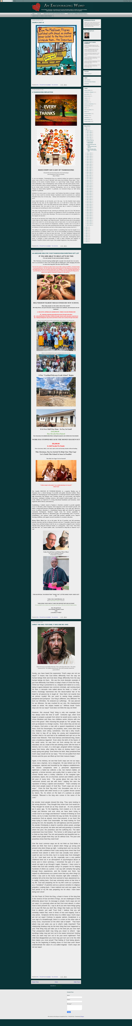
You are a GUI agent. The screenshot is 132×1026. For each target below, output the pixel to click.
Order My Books (87, 79)
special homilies (87, 119)
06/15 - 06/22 (89, 188)
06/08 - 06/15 (89, 189)
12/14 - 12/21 (89, 134)
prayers (85, 107)
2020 (87, 233)
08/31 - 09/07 (89, 170)
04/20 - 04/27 (89, 201)
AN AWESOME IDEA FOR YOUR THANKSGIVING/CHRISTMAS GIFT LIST (55, 253)
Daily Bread (86, 83)
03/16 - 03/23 (89, 209)
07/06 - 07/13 (89, 183)
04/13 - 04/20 (89, 202)
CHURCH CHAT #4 (38, 22)
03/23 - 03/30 (89, 207)
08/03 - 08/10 (89, 177)
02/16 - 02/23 (89, 215)
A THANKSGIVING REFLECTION (42, 92)
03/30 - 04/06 (89, 205)
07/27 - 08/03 (89, 178)
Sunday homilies (87, 121)
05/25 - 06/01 (89, 193)
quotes (85, 111)
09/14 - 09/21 (89, 167)
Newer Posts (35, 982)
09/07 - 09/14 (89, 169)
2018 (87, 236)
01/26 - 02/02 (89, 220)
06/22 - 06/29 (89, 186)
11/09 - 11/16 (89, 154)
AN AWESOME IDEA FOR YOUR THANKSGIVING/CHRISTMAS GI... (91, 146)
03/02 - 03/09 (89, 212)
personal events (87, 105)
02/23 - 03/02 (89, 213)
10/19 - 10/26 (89, 159)
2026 (87, 127)
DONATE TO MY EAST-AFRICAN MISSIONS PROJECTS (54, 13)
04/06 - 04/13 (89, 204)
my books (86, 100)
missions (86, 98)
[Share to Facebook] (65, 85)
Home (33, 13)
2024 (87, 227)
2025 (87, 129)
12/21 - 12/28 (89, 132)
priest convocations (88, 109)
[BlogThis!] (62, 85)
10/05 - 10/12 (89, 162)
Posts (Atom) (59, 985)
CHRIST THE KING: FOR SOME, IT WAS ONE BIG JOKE (50, 624)
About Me (39, 13)
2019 (87, 235)
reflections (86, 115)
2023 (87, 228)
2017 (87, 238)
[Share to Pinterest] (66, 85)
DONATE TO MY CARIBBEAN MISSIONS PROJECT (77, 13)
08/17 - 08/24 (89, 173)
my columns (86, 101)
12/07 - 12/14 (89, 135)
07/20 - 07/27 (89, 180)
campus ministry (87, 90)
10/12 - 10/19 (89, 161)
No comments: (55, 84)
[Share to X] (63, 85)
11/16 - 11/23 (89, 153)
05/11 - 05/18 (89, 196)
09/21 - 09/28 (89, 165)
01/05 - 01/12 (89, 225)
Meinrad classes (87, 96)
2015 (87, 241)
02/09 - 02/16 (89, 217)
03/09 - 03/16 (89, 210)
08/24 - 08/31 (89, 172)
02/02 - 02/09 (89, 218)
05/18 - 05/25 (89, 194)
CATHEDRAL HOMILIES (89, 92)
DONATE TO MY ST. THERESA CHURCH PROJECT (42, 16)
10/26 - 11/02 (89, 157)
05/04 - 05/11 (89, 197)
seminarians (86, 117)
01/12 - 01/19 (89, 223)
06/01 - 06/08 (89, 191)
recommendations (87, 113)
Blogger (82, 1016)
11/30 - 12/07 (89, 137)
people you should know (89, 103)
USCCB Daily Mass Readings (89, 81)
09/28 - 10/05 (89, 164)
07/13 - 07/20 (89, 181)
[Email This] (61, 85)
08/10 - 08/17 (89, 175)
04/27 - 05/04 (89, 199)
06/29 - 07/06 (89, 185)
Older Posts (77, 982)
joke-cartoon (86, 94)
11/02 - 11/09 (89, 156)
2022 (87, 230)
